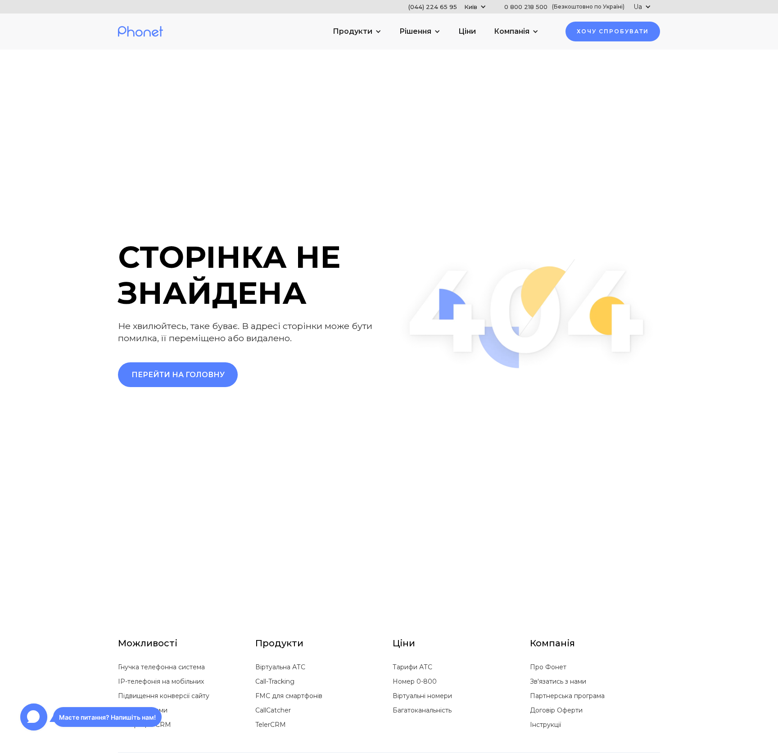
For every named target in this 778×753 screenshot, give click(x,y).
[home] (140, 31)
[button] (447, 6)
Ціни (467, 31)
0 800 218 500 (564, 6)
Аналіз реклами (142, 710)
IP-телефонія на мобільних (161, 681)
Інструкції (545, 725)
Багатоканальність (422, 710)
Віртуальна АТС (280, 667)
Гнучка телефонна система (161, 667)
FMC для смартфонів (288, 696)
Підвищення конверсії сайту (163, 696)
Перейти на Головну (178, 374)
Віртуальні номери (422, 696)
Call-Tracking (274, 681)
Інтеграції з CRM (144, 725)
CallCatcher (273, 710)
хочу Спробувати (613, 31)
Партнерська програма (567, 696)
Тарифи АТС (412, 667)
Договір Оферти (556, 710)
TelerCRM (270, 725)
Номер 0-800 (415, 681)
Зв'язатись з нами (558, 681)
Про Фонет (548, 667)
